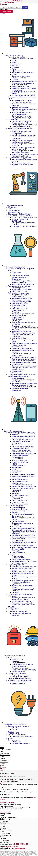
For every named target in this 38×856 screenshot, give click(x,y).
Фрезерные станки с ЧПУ (21, 126)
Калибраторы (16, 279)
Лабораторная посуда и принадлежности (20, 295)
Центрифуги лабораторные (22, 348)
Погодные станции (18, 683)
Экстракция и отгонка (19, 373)
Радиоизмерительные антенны (23, 289)
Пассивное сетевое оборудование (24, 486)
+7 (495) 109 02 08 (6, 804)
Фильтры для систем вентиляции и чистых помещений (24, 344)
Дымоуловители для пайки (21, 163)
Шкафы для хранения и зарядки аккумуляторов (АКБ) (23, 148)
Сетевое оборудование (20, 462)
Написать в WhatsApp (8, 817)
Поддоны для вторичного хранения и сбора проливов (24, 110)
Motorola (15, 591)
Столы (14, 60)
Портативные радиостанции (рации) (25, 566)
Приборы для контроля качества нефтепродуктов (23, 368)
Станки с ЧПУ (13, 119)
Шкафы (14, 62)
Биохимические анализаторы (22, 385)
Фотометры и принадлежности (23, 314)
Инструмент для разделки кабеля (24, 542)
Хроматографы (17, 347)
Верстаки (15, 65)
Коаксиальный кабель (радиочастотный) (19, 510)
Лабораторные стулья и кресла (23, 72)
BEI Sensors (12, 207)
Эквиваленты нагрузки (20, 455)
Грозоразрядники (18, 521)
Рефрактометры (17, 364)
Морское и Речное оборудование (20, 680)
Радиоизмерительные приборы (19, 286)
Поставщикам (4, 760)
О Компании (4, 821)
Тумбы (14, 69)
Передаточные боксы (19, 338)
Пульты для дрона (18, 671)
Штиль (10, 738)
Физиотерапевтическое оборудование (20, 389)
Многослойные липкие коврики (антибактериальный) (23, 84)
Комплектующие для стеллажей (23, 95)
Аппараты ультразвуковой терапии (24, 383)
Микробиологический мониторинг (24, 387)
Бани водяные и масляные (21, 300)
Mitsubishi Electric (14, 210)
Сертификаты (4, 762)
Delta (9, 209)
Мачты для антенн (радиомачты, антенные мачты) (23, 437)
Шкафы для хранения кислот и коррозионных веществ (23, 151)
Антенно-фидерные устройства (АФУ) (21, 433)
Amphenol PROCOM (19, 466)
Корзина (3, 767)
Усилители (15, 492)
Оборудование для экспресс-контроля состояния (22, 281)
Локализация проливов (20, 107)
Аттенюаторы (17, 526)
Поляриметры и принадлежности (24, 362)
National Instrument (14, 212)
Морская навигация (19, 682)
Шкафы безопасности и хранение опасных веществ (20, 129)
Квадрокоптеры (17, 659)
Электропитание (14, 740)
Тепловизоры (16, 272)
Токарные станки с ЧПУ (20, 123)
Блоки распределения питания (23, 446)
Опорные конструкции (20, 504)
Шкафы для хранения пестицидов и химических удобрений (25, 155)
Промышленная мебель (16, 57)
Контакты (2, 765)
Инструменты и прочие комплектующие (20, 482)
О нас (1, 751)
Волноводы (16, 512)
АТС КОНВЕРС (13, 733)
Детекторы (15, 493)
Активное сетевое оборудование (23, 474)
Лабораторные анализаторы (22, 298)
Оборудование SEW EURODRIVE (20, 216)
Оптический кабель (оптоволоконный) (18, 539)
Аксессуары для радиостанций (23, 589)
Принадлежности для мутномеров (24, 359)
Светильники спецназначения (22, 736)
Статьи (2, 756)
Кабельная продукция (15, 505)
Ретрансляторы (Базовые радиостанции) (21, 583)
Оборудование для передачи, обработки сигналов (22, 665)
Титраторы (15, 312)
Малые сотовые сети (19, 460)
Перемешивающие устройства (23, 361)
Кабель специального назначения (24, 537)
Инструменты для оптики (21, 559)
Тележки (15, 79)
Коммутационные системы (21, 601)
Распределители (18, 502)
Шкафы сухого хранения (21, 86)
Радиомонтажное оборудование (19, 158)
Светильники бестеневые (21, 76)
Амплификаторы (18, 378)
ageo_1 (2, 815)
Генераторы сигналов (19, 291)
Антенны (15, 434)
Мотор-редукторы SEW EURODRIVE (20, 220)
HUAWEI (15, 469)
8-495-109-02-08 (9, 2)
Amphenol (11, 606)
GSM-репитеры (17, 459)
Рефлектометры (17, 556)
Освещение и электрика (16, 735)
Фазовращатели (17, 457)
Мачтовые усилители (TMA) (22, 452)
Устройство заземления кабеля (23, 514)
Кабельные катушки (19, 544)
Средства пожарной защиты (22, 118)
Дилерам (2, 758)
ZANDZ (14, 729)
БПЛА (10, 657)
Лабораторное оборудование (18, 293)
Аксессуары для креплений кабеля (24, 547)
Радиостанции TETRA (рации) (22, 572)
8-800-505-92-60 (17, 1)
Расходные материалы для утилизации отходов (21, 113)
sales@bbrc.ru (5, 9)
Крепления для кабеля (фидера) (23, 528)
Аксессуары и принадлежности (23, 284)
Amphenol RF (16, 467)
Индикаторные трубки (20, 303)
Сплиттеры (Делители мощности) (24, 453)
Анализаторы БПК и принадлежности (19, 316)
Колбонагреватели (18, 305)
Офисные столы (17, 71)
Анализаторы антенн (19, 288)
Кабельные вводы (18, 507)
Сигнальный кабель (19, 552)
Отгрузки (2, 763)
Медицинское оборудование (18, 376)
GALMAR (15, 728)
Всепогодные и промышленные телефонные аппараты (23, 598)
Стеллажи (15, 67)
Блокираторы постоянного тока (23, 439)
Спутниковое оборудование (18, 611)
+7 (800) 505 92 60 (6, 807)
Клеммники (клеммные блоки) (22, 545)
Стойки (14, 74)
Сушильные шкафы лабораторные (24, 357)
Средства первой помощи (21, 116)
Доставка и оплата (5, 749)
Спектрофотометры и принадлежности (19, 309)
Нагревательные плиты (20, 307)
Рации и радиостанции (16, 565)
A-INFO (14, 464)
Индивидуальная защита (21, 675)
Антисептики (16, 64)
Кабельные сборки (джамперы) (23, 530)
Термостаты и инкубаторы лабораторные (21, 354)
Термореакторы (17, 371)
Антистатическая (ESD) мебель (23, 59)
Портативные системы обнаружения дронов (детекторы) (24, 669)
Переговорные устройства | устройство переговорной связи (23, 604)
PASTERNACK (13, 608)
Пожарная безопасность (17, 673)
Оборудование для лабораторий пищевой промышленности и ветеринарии (23, 334)
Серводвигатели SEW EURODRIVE (25, 226)
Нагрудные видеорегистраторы (19, 678)
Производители (4, 753)
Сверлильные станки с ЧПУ (22, 121)
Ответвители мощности (20, 448)
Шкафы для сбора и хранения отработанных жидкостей (22, 141)
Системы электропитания (21, 743)
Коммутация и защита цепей (22, 485)
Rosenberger (12, 610)
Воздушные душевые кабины (22, 326)
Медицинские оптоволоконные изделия (22, 374)
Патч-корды (16, 551)
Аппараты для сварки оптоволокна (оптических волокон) (24, 562)
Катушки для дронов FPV (21, 663)
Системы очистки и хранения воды (24, 366)
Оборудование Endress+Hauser (19, 214)
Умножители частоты (19, 500)
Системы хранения (19, 78)
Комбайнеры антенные (20, 495)
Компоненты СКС (18, 549)
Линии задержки (17, 516)
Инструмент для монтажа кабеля (23, 535)
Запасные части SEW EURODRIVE (24, 217)
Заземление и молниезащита (18, 726)
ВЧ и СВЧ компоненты (20, 479)
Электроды (16, 321)
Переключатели (17, 497)
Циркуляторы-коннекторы (21, 450)
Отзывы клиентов (5, 755)
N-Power (11, 731)
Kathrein (15, 472)
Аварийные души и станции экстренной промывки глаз (22, 101)
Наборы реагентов (18, 319)
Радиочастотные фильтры (21, 445)
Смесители (16, 499)
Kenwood (15, 592)
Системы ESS (17, 742)
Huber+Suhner (17, 471)
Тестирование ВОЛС (19, 558)
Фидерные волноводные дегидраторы (21, 442)
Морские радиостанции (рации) (23, 580)
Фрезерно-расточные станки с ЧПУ (24, 125)
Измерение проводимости (21, 302)
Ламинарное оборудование (22, 331)
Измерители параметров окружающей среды (21, 276)
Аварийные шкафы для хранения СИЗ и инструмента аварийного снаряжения (24, 136)
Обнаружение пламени (20, 676)
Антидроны (16, 661)
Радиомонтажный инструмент (22, 164)
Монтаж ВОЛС (13, 554)
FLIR (13, 274)
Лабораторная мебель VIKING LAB (24, 81)
